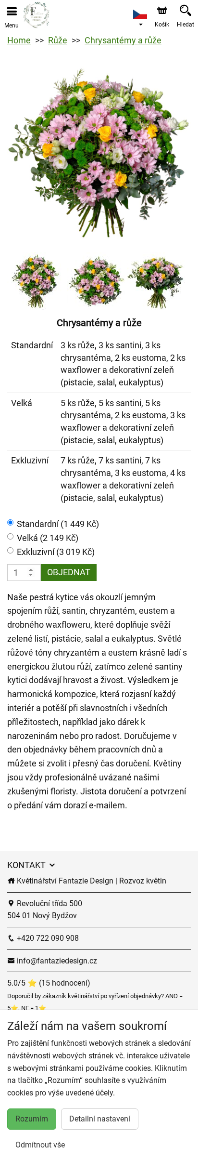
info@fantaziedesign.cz (56, 960)
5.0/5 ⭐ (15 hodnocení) (48, 983)
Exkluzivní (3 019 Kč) (56, 552)
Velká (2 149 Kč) (47, 538)
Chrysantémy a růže (123, 40)
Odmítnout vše (40, 1144)
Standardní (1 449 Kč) (58, 524)
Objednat (68, 572)
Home (19, 40)
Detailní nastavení (99, 1118)
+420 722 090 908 (47, 938)
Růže (57, 40)
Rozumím (31, 1118)
